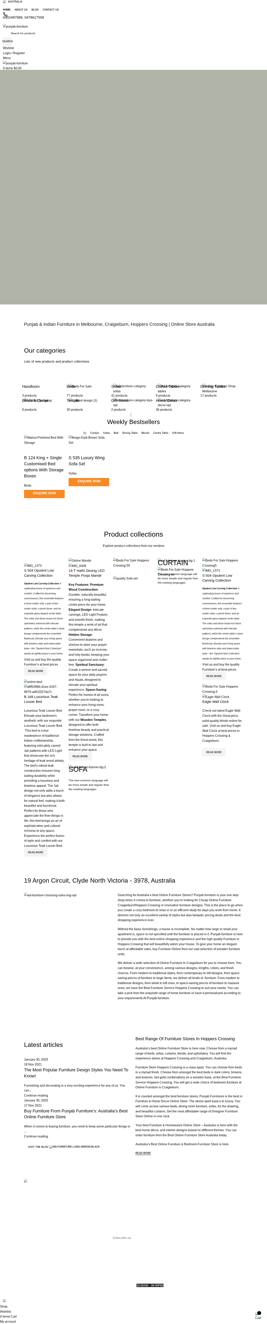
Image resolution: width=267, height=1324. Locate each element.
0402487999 (144, 1267)
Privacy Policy (34, 1216)
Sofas (73, 473)
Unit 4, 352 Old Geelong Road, (156, 1225)
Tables (66, 1216)
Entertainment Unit (109, 1209)
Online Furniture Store (173, 1048)
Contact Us (33, 1203)
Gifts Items (104, 1196)
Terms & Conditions (38, 1230)
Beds (65, 1203)
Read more (35, 671)
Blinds (101, 1189)
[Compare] (29, 505)
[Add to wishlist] (29, 450)
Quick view (39, 505)
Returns (31, 1223)
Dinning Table (70, 1230)
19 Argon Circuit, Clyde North (155, 1252)
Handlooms (105, 1216)
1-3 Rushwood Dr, (148, 1195)
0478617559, (164, 1267)
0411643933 (182, 1267)
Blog (28, 1210)
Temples (103, 1203)
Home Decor (69, 1223)
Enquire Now (44, 493)
